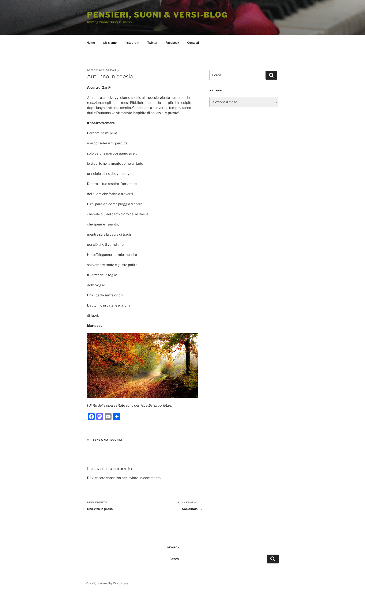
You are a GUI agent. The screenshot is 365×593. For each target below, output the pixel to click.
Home (91, 42)
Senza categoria (108, 439)
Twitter (152, 42)
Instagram (132, 42)
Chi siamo (110, 42)
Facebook (172, 42)
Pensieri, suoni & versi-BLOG (157, 14)
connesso (113, 478)
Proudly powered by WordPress (107, 583)
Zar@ (114, 70)
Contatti (193, 42)
